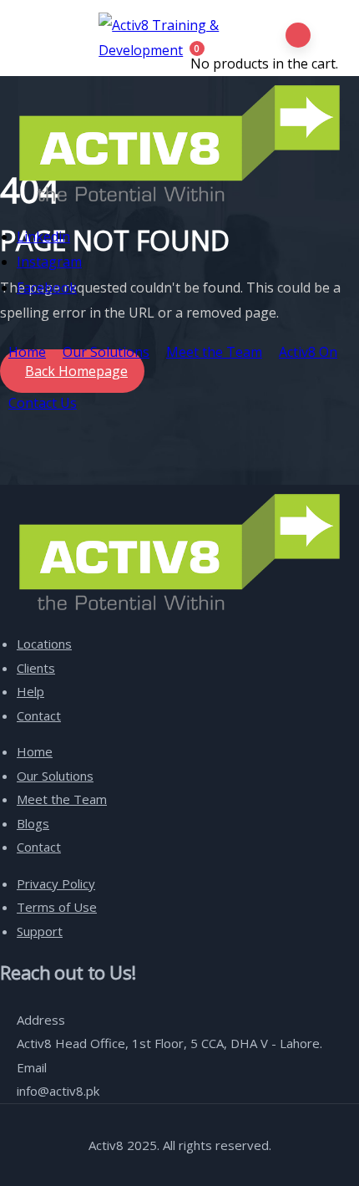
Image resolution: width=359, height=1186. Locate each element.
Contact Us (42, 403)
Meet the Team (214, 352)
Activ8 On (308, 352)
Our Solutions (106, 352)
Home (27, 352)
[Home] (179, 143)
